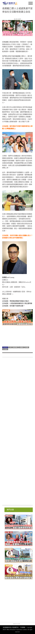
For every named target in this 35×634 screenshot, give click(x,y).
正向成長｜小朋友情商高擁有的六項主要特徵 (17, 303)
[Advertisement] (17, 432)
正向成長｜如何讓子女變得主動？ (13, 306)
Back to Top (16, 623)
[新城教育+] (10, 3)
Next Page (17, 341)
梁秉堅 (26, 347)
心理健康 (21, 347)
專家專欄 (15, 347)
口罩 (10, 347)
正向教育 (5, 349)
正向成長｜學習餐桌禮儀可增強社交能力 (15, 301)
